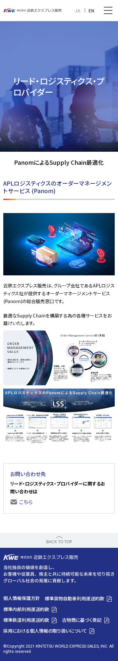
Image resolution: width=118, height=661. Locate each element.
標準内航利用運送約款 (26, 609)
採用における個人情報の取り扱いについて (45, 630)
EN (91, 10)
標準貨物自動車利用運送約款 (74, 598)
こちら (26, 502)
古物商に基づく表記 (82, 620)
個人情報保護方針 (21, 598)
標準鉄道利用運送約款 (26, 620)
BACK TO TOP (59, 542)
